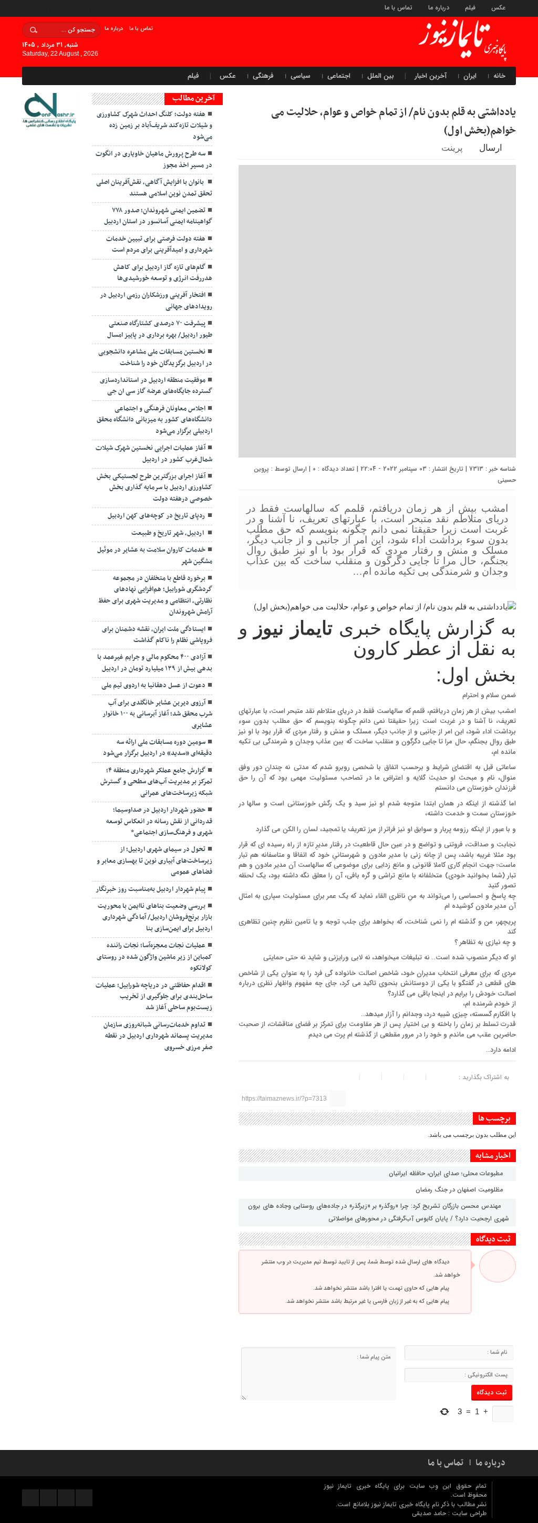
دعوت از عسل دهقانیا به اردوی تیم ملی (153, 685)
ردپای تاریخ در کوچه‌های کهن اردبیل (156, 516)
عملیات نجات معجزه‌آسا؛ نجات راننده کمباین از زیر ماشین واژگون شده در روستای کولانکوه (154, 957)
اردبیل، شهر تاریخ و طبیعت (168, 533)
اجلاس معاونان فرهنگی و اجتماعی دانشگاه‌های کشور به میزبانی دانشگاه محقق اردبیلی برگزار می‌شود (154, 420)
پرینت (454, 147)
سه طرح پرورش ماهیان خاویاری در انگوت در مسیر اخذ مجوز (154, 159)
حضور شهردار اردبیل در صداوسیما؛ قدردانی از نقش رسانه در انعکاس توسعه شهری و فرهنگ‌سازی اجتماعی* (159, 821)
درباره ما (438, 7)
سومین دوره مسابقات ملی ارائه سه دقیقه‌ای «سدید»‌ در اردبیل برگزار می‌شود (157, 748)
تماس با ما (398, 7)
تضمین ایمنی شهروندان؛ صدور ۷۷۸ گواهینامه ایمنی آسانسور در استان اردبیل (158, 216)
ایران (470, 75)
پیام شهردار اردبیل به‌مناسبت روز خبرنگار (150, 889)
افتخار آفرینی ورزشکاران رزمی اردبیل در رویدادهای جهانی (156, 300)
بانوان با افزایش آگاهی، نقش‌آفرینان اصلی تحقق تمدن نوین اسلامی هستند (154, 188)
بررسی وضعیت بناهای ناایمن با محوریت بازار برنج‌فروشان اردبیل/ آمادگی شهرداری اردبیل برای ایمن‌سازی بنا (155, 917)
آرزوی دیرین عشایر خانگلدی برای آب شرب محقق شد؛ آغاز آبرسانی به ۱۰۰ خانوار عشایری (157, 714)
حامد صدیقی (430, 1513)
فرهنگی (263, 75)
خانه (499, 75)
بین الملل (380, 75)
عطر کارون (397, 648)
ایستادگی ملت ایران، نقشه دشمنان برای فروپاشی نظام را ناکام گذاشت (157, 635)
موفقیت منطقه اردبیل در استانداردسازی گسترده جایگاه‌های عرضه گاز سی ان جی (156, 386)
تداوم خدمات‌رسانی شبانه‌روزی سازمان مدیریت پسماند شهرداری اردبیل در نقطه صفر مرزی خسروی (158, 1036)
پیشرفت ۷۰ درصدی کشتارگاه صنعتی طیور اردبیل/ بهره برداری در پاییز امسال (159, 329)
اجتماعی (338, 75)
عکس (498, 7)
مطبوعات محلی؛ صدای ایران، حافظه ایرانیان (447, 1173)
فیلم (470, 7)
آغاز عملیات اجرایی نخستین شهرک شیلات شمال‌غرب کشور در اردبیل (154, 453)
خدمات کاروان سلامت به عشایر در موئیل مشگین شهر (154, 555)
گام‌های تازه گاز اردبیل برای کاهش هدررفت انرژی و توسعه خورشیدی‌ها (162, 273)
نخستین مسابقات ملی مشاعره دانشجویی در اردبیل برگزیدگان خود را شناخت (155, 357)
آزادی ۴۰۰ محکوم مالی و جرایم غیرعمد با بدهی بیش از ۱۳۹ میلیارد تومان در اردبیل (154, 662)
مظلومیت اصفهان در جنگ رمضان (460, 1190)
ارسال (490, 148)
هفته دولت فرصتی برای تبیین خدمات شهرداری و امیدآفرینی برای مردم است (159, 244)
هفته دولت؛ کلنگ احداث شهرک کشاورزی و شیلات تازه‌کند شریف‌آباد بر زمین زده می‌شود (154, 126)
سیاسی (301, 75)
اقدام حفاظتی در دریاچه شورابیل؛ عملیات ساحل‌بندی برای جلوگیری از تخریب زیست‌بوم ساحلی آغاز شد (154, 997)
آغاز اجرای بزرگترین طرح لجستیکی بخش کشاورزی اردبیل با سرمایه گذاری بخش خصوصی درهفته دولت (154, 488)
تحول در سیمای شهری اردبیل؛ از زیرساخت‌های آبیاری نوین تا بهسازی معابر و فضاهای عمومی (154, 861)
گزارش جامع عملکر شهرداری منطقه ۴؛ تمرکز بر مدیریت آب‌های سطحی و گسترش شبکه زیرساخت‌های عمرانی (156, 782)
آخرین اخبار (431, 75)
